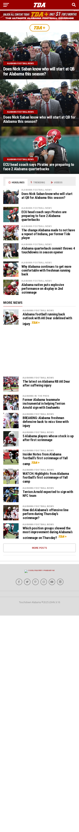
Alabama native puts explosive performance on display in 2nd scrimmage (42, 288)
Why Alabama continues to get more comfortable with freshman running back (46, 270)
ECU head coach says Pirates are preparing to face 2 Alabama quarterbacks (44, 216)
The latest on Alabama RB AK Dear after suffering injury (46, 383)
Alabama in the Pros (36, 395)
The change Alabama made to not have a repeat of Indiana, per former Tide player (48, 234)
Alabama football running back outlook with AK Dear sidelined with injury (47, 319)
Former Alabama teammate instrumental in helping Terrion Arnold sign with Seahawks (44, 403)
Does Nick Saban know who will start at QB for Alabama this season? (46, 196)
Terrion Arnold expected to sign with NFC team (48, 494)
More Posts (39, 548)
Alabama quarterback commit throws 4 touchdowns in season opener (48, 250)
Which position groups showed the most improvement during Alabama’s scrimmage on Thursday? (48, 533)
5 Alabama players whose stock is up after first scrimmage (48, 438)
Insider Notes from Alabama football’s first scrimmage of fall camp (45, 459)
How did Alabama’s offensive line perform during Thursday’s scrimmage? (45, 514)
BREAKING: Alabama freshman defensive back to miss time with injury (45, 421)
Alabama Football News (38, 310)
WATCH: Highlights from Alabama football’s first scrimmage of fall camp (46, 477)
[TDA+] (39, 27)
